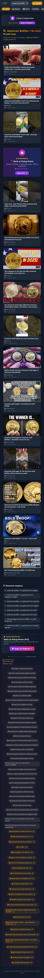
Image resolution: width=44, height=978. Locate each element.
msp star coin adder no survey (22, 704)
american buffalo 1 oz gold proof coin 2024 (22, 610)
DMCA (38, 971)
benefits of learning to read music (22, 718)
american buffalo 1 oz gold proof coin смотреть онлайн (19, 596)
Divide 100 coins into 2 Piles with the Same (23, 678)
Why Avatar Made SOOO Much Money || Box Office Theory (21, 941)
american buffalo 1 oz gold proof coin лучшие (23, 601)
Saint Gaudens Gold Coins (22, 868)
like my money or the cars (23, 736)
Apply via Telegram (22, 649)
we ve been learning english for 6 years (23, 783)
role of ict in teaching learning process (22, 863)
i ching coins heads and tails (22, 884)
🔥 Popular (16, 9)
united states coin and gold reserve (22, 878)
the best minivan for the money (22, 787)
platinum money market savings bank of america (23, 745)
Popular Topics (8, 664)
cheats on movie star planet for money (23, 778)
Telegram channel (31, 656)
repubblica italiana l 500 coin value (22, 899)
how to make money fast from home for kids (22, 774)
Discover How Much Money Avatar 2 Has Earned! (22, 934)
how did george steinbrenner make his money (22, 754)
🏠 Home (6, 9)
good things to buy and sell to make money (22, 691)
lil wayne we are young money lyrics (22, 889)
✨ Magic (35, 9)
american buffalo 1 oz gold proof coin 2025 (22, 615)
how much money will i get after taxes (22, 796)
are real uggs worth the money (22, 682)
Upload (38, 3)
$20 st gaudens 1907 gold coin (22, 852)
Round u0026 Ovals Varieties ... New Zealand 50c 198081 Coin (20, 923)
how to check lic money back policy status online (23, 810)
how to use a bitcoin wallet (22, 695)
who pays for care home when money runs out (22, 740)
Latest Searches (8, 661)
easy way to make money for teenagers (23, 713)
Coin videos (22, 847)
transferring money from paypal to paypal (23, 722)
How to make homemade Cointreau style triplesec (22, 700)
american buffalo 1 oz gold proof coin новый (22, 606)
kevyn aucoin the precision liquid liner (22, 842)
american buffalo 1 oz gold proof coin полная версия (21, 627)
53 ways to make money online (22, 669)
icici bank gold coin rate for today (22, 873)
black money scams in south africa (22, 749)
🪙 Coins (26, 9)
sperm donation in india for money (22, 792)
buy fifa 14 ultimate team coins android (22, 894)
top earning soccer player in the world (22, 801)
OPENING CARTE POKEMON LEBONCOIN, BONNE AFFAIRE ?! (21, 911)
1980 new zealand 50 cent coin (22, 836)
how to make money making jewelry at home (22, 947)
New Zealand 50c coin (22, 917)
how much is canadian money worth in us (22, 769)
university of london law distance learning (23, 686)
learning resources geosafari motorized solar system (20, 820)
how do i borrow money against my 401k (22, 673)
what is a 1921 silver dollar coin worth (22, 857)
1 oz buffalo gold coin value (22, 962)
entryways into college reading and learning (22, 731)
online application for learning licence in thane (22, 727)
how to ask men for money (22, 805)
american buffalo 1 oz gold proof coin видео (22, 590)
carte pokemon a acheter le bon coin (22, 831)
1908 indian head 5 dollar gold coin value (22, 709)
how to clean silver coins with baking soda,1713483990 (17, 764)
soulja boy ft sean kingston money (22, 758)
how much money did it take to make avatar (22, 905)
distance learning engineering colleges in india (22, 814)
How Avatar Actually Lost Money (22, 929)
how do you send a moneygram (22, 957)
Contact (22, 973)
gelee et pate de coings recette (22, 952)
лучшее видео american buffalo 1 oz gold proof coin (20, 620)
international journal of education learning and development (21, 826)
